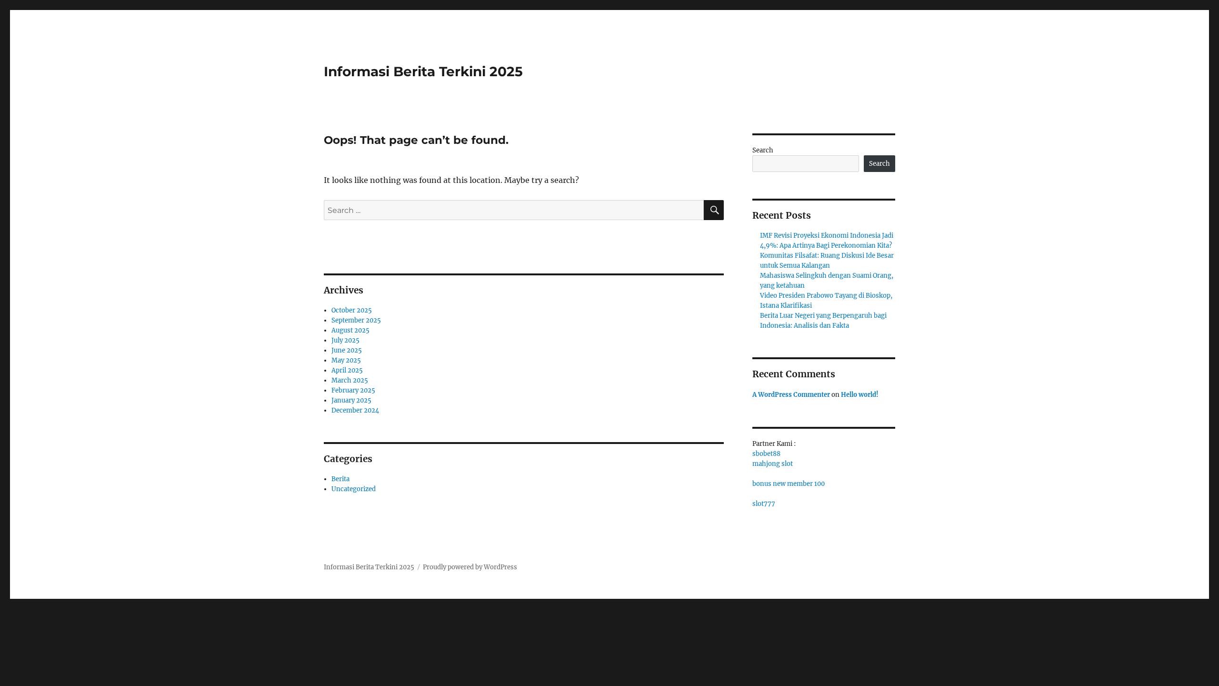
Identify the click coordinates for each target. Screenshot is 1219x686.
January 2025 (351, 400)
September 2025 (356, 320)
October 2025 (351, 310)
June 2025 (346, 350)
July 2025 (345, 340)
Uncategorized (353, 489)
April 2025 (347, 370)
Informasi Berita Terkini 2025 (423, 71)
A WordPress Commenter (791, 395)
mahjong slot (772, 464)
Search (762, 150)
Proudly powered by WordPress (470, 567)
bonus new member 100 (788, 484)
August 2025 (350, 330)
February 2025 (353, 390)
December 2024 (355, 410)
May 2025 (346, 360)
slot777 (763, 504)
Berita (340, 479)
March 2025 (349, 380)
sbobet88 (766, 454)
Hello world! (860, 395)
